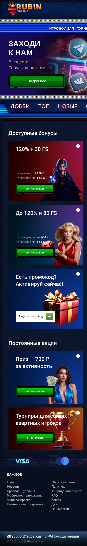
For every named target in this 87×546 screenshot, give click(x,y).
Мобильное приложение (25, 495)
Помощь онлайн (65, 536)
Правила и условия (21, 491)
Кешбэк (57, 500)
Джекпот (58, 504)
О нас (11, 482)
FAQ (55, 495)
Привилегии (60, 508)
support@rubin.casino (29, 536)
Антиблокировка (18, 500)
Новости (13, 486)
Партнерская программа (25, 504)
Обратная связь (63, 482)
